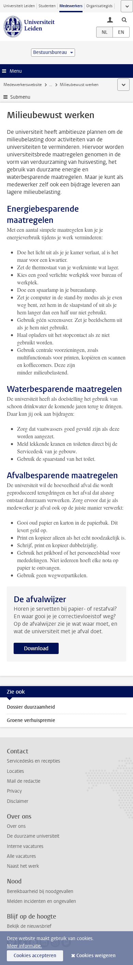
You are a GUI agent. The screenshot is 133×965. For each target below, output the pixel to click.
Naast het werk (23, 866)
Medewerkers (71, 6)
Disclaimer (17, 801)
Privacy (14, 791)
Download (36, 648)
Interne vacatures (25, 846)
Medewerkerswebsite (22, 84)
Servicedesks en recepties (33, 761)
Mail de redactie (23, 781)
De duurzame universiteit (33, 836)
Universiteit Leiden (19, 6)
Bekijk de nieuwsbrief (29, 926)
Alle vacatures (21, 856)
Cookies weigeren (96, 955)
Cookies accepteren (35, 955)
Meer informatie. (24, 946)
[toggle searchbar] (124, 19)
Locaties (15, 771)
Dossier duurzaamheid (31, 707)
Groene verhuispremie (31, 720)
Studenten (47, 6)
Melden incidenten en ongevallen (41, 901)
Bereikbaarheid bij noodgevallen (40, 891)
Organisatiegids (99, 6)
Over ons (16, 826)
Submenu (20, 97)
